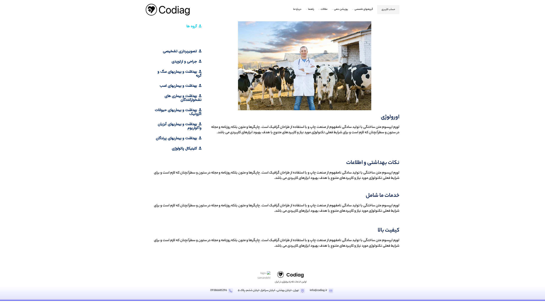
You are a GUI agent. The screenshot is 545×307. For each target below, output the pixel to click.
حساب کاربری (388, 9)
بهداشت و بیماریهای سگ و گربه (179, 73)
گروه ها (191, 26)
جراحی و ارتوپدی (184, 61)
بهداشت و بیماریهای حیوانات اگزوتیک (178, 112)
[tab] (176, 26)
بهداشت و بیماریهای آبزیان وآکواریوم (179, 126)
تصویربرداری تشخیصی (180, 51)
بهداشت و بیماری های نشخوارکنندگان (183, 98)
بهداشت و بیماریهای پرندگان (176, 138)
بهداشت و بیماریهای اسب (178, 86)
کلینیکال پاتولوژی (184, 148)
